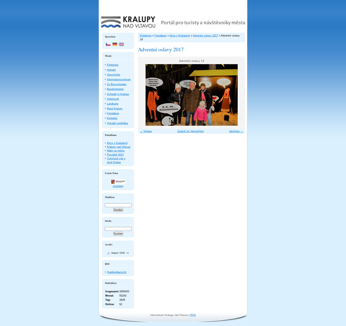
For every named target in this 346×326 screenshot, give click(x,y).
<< (108, 253)
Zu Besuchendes (117, 84)
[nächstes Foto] (238, 95)
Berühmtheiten (115, 89)
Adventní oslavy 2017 (205, 35)
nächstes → (236, 131)
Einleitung (112, 64)
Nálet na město (116, 150)
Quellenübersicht (116, 272)
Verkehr (111, 69)
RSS (193, 315)
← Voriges (146, 131)
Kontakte (112, 118)
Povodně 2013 (115, 154)
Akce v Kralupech (117, 143)
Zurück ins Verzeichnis (190, 131)
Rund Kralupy (115, 108)
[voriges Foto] (144, 95)
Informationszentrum (119, 79)
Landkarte (112, 103)
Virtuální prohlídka (117, 123)
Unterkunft (113, 98)
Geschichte (113, 74)
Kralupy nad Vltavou (118, 146)
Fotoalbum (113, 113)
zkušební (118, 186)
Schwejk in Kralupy (118, 94)
